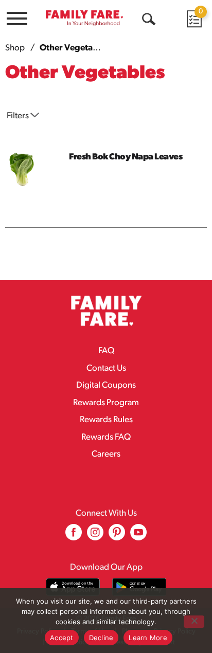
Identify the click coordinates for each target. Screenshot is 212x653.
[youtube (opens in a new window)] (138, 536)
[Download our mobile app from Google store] (139, 587)
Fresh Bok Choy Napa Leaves (125, 157)
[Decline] (194, 621)
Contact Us (106, 368)
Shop (15, 48)
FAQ (106, 351)
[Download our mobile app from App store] (73, 587)
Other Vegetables (75, 48)
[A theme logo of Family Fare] (84, 18)
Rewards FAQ (106, 437)
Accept (62, 637)
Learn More (148, 637)
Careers (106, 454)
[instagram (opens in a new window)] (95, 536)
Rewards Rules (106, 419)
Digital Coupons (106, 385)
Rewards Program (106, 402)
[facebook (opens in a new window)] (73, 536)
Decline (101, 637)
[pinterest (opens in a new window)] (117, 536)
